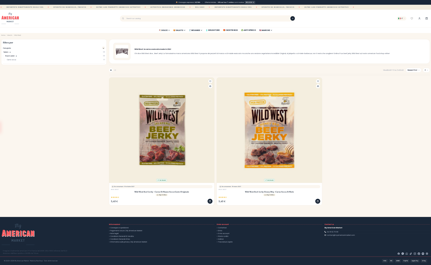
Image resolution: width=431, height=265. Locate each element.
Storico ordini (223, 236)
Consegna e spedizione (119, 228)
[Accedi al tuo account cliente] (419, 18)
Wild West (115, 189)
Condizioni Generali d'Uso (120, 239)
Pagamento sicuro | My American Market (126, 231)
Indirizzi (221, 239)
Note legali (114, 233)
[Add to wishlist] (210, 81)
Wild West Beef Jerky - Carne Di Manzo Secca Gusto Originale (161, 192)
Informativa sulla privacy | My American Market (128, 242)
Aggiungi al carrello (210, 201)
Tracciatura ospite (225, 242)
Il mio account (223, 233)
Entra (220, 231)
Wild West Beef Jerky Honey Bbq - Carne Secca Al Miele (269, 192)
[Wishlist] (411, 18)
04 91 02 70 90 (332, 232)
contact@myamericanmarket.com (341, 235)
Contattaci (222, 228)
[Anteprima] (210, 86)
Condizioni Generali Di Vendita (122, 236)
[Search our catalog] (292, 18)
